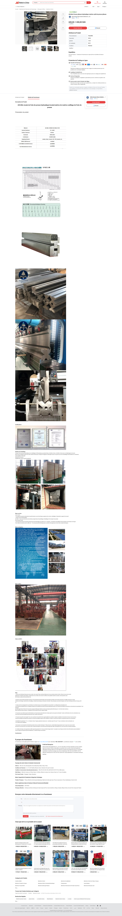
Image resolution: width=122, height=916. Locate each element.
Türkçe (93, 908)
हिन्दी (84, 908)
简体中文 (28, 908)
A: (21, 802)
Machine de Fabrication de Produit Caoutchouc (70, 885)
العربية (75, 908)
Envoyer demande (78, 28)
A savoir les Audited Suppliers (79, 905)
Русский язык (66, 908)
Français (41, 908)
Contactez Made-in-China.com (59, 905)
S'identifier (105, 3)
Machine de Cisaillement (65, 881)
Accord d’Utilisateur (38, 905)
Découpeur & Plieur (41, 9)
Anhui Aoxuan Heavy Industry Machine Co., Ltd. (81, 16)
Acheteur (86, 6)
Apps (98, 6)
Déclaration (31, 905)
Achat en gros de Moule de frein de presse (82, 898)
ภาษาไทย (88, 908)
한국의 (71, 908)
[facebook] (97, 905)
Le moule (69, 898)
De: (21, 798)
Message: (20, 805)
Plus (16, 888)
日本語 (37, 908)
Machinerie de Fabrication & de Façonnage (27, 9)
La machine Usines (40, 898)
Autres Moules (87, 883)
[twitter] (100, 905)
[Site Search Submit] (89, 2)
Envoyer (25, 816)
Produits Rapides (69, 905)
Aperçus (87, 905)
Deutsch (50, 908)
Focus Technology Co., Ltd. (60, 910)
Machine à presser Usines (21, 898)
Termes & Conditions (105, 911)
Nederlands (80, 908)
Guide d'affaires (92, 905)
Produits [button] (35, 2)
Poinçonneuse (64, 883)
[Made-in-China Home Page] (22, 2)
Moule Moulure (50, 898)
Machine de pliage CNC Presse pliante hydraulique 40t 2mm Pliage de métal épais (97, 870)
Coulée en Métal (18, 881)
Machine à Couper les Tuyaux (21, 883)
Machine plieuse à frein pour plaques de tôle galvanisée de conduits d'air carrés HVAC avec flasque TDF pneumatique (79, 844)
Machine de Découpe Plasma (43, 885)
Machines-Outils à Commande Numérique (46, 883)
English (23, 908)
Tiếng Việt (97, 908)
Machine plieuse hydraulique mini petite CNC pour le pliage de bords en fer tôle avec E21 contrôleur (60, 870)
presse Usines (31, 898)
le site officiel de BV (43, 741)
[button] (85, 2)
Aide (93, 6)
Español (46, 908)
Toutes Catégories (20, 6)
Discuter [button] (98, 28)
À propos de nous (24, 905)
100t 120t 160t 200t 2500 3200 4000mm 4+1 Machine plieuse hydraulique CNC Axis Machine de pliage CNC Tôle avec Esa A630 (42, 844)
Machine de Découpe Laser (89, 885)
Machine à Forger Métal (20, 885)
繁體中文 (33, 908)
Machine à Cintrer (49, 9)
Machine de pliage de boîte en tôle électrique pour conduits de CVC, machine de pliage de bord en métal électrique (23, 844)
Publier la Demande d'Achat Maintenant (54, 816)
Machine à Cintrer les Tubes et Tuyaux (91, 881)
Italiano (60, 908)
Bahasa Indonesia (104, 908)
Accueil (16, 9)
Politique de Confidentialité (47, 905)
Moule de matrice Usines (60, 898)
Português (56, 908)
